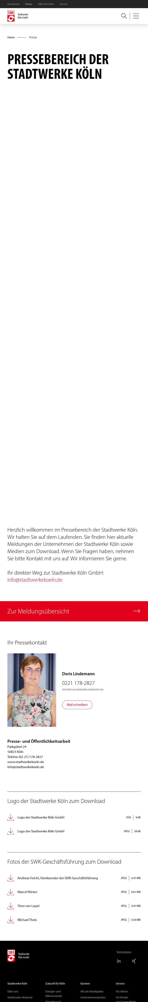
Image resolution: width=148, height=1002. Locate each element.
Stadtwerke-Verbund (19, 997)
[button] (136, 16)
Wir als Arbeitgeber (91, 991)
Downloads (13, 4)
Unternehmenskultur (93, 997)
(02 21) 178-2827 (31, 757)
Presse (28, 4)
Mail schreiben (77, 705)
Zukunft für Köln (55, 983)
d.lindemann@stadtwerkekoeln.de (82, 689)
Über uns (12, 991)
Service (63, 4)
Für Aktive (122, 991)
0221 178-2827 (78, 683)
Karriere (85, 983)
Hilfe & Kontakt (46, 4)
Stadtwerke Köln (17, 983)
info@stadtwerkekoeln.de (34, 580)
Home (11, 37)
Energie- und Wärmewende (53, 993)
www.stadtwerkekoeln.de (25, 762)
